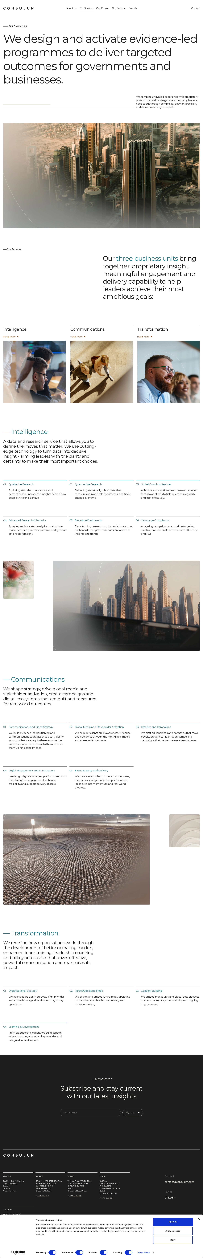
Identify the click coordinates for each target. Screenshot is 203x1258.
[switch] (79, 1252)
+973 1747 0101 (42, 1196)
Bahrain (39, 1176)
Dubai (102, 1176)
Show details (144, 1252)
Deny (172, 1240)
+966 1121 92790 (75, 1196)
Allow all (173, 1222)
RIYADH (71, 1176)
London (7, 1176)
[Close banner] (199, 1219)
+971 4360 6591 (107, 1198)
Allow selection (172, 1231)
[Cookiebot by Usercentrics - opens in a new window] (18, 1253)
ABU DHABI (8, 1210)
